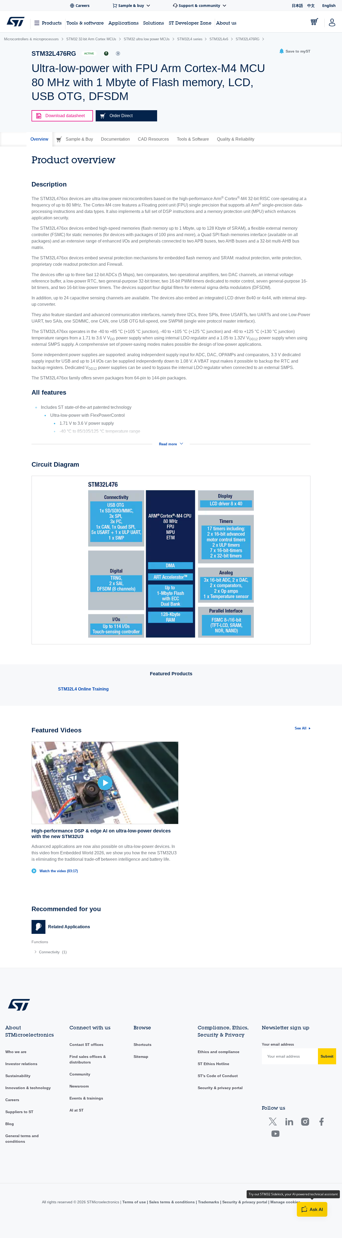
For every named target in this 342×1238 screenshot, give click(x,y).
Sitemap (141, 1056)
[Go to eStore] (314, 21)
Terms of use (134, 1202)
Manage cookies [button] (284, 1202)
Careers (12, 1100)
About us (226, 23)
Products (52, 23)
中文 (311, 5)
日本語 (297, 5)
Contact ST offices (86, 1044)
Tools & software (85, 23)
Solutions (153, 23)
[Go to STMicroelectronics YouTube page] (275, 1135)
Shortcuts (142, 1044)
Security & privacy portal (220, 1088)
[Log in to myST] (332, 21)
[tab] (39, 139)
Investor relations (21, 1064)
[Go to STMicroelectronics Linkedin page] (289, 1123)
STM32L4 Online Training (83, 689)
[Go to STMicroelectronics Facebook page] (321, 1123)
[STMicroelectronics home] (16, 21)
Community (79, 1074)
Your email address (278, 1044)
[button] (294, 51)
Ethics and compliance (218, 1052)
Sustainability (17, 1076)
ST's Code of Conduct (218, 1076)
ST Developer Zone (190, 23)
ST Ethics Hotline (213, 1064)
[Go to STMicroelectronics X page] (274, 1123)
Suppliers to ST (19, 1112)
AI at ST (76, 1110)
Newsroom (79, 1086)
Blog (9, 1124)
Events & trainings (86, 1098)
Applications (123, 23)
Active (89, 53)
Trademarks (208, 1202)
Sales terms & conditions (172, 1202)
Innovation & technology (28, 1088)
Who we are (15, 1052)
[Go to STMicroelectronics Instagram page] (305, 1123)
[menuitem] (99, 952)
